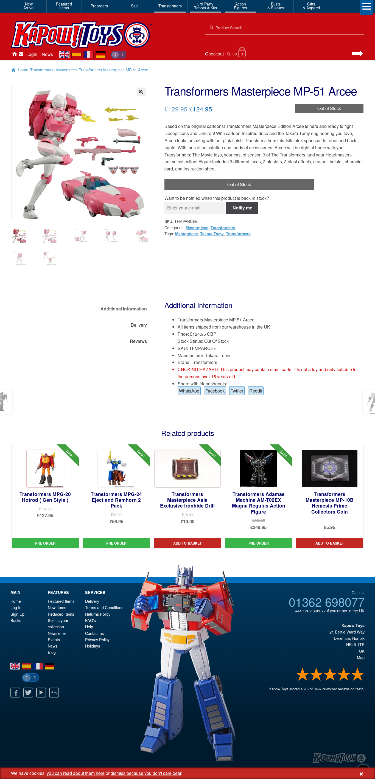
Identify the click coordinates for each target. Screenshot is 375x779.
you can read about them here (76, 773)
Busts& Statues (275, 5)
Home (14, 54)
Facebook (215, 391)
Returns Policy (97, 614)
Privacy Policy (97, 639)
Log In (15, 607)
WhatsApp (189, 391)
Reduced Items (61, 614)
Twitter (237, 391)
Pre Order (45, 543)
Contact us (94, 633)
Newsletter (57, 633)
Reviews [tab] (138, 341)
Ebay (54, 692)
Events (54, 639)
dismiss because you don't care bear (146, 773)
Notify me (242, 207)
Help (89, 626)
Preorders (99, 6)
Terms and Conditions (104, 607)
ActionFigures (240, 5)
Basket (16, 620)
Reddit (255, 391)
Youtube (41, 692)
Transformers (170, 6)
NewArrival (28, 5)
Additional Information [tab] (123, 309)
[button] (141, 92)
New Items (57, 607)
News (47, 54)
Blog (52, 652)
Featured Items (61, 601)
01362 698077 (327, 601)
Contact (21, 54)
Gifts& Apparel (311, 5)
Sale (135, 6)
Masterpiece (66, 69)
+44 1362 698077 (310, 610)
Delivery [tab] (139, 325)
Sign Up (17, 614)
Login (31, 54)
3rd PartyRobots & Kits (205, 5)
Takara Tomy (212, 233)
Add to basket (187, 543)
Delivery (92, 601)
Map (361, 657)
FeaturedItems (64, 5)
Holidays (92, 646)
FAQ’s (90, 620)
